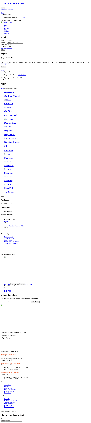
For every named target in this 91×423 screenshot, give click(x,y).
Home (2, 88)
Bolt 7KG (7, 291)
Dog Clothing (10, 123)
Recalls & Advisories (10, 389)
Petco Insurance (8, 403)
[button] (45, 11)
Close (2, 13)
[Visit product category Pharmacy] (7, 154)
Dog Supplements (12, 142)
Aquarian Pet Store (12, 3)
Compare (22, 284)
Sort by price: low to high (11, 241)
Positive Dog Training (10, 400)
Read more (7, 284)
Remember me (7, 46)
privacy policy (5, 64)
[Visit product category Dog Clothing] (8, 119)
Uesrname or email (6, 42)
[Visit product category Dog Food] (7, 126)
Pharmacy (9, 158)
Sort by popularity (9, 238)
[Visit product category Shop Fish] (7, 184)
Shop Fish (8, 188)
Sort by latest (8, 240)
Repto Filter (7, 221)
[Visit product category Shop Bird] (7, 162)
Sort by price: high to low (11, 243)
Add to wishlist (15, 284)
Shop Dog (8, 180)
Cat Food (8, 103)
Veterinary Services (9, 402)
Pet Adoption (8, 405)
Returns (6, 386)
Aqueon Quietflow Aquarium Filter (14, 226)
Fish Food (8, 150)
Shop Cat (8, 173)
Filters (7, 146)
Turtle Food (9, 192)
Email (2, 59)
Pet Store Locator (9, 391)
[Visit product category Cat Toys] (7, 107)
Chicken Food (10, 115)
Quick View (28, 284)
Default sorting (8, 237)
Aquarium (9, 92)
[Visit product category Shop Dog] (7, 177)
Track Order (7, 385)
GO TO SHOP (22, 17)
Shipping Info (8, 388)
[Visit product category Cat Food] (7, 100)
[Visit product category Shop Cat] (7, 169)
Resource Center (9, 407)
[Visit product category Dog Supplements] (10, 138)
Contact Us (7, 393)
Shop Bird (9, 165)
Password (3, 44)
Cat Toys (8, 111)
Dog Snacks (9, 134)
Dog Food (8, 130)
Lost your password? (6, 48)
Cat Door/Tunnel (12, 96)
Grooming (7, 399)
